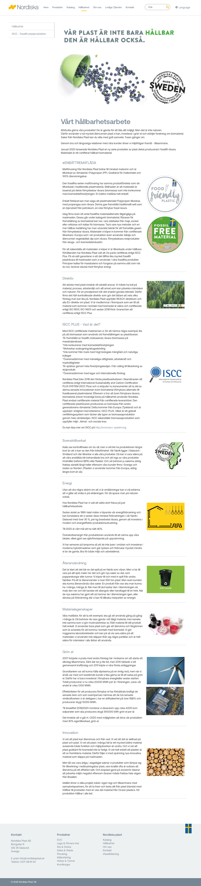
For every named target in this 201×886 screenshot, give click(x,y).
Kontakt (130, 7)
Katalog (71, 7)
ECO (59, 839)
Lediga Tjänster (113, 7)
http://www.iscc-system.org (110, 427)
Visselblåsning (111, 854)
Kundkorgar (63, 864)
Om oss (97, 7)
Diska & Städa (65, 850)
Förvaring (62, 854)
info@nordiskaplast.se (32, 858)
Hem (46, 7)
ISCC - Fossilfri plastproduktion (29, 33)
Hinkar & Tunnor (66, 860)
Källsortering (64, 857)
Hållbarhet (84, 7)
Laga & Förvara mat (68, 843)
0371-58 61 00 (28, 861)
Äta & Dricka (64, 846)
